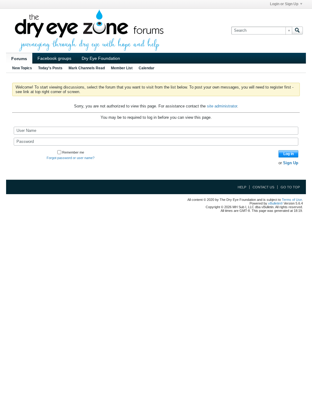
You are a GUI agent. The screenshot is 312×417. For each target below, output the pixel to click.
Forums (19, 58)
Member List (122, 68)
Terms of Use (292, 199)
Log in (288, 154)
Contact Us (263, 187)
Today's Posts (50, 68)
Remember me (73, 152)
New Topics (22, 68)
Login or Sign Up (284, 4)
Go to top (290, 187)
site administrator (222, 106)
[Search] (297, 30)
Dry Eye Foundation (101, 58)
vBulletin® (275, 203)
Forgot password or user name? (70, 158)
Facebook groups (54, 58)
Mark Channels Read (87, 68)
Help (242, 187)
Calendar (146, 68)
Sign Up (290, 163)
